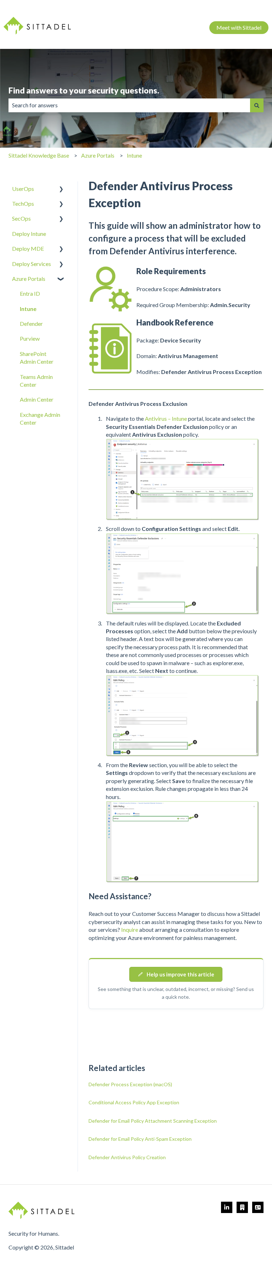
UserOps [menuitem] (23, 188)
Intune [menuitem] (28, 308)
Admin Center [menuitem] (36, 399)
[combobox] (129, 105)
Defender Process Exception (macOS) (130, 1084)
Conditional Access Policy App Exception (134, 1102)
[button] (61, 189)
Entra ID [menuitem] (30, 293)
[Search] (257, 105)
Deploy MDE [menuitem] (28, 248)
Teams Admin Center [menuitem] (36, 380)
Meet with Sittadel (238, 27)
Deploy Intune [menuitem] (29, 233)
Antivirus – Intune (166, 418)
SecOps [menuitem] (21, 218)
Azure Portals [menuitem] (28, 278)
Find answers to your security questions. (83, 90)
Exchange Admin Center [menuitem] (40, 418)
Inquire (129, 929)
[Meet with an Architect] (242, 1207)
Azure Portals (97, 155)
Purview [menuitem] (30, 338)
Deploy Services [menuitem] (31, 263)
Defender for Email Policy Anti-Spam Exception (140, 1139)
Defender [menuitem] (31, 323)
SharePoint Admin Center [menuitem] (36, 357)
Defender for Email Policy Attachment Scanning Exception (153, 1121)
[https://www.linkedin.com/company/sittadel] (226, 1207)
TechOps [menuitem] (23, 203)
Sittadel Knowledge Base (38, 155)
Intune (134, 155)
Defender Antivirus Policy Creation (127, 1157)
